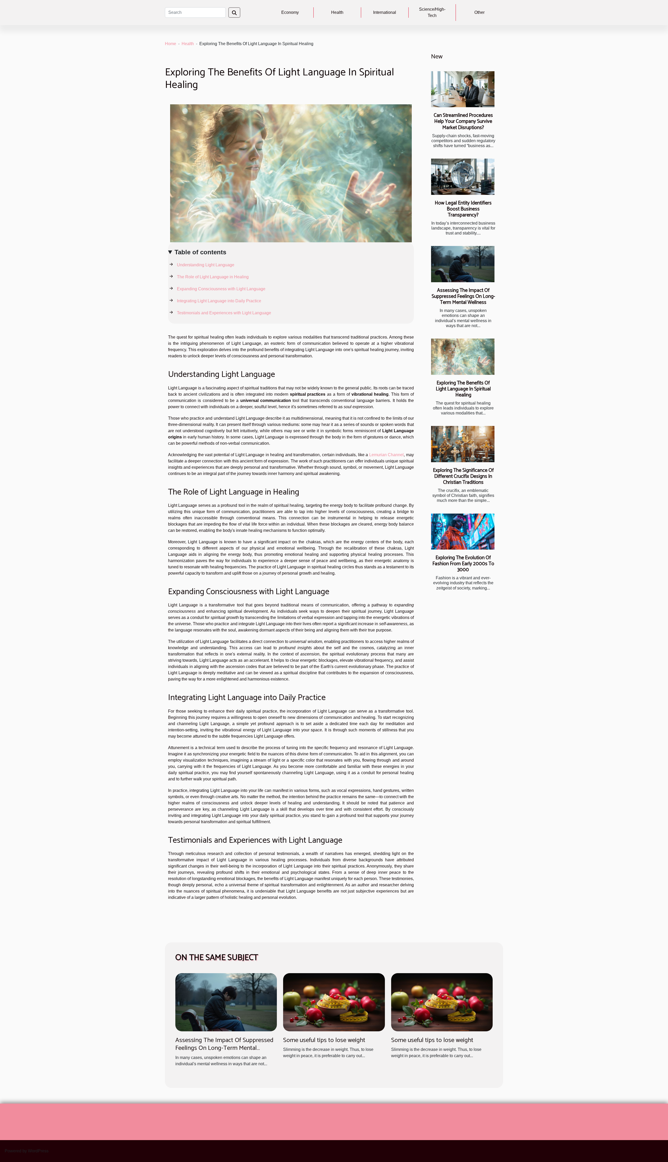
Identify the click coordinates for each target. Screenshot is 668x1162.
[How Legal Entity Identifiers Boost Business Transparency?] (462, 177)
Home (170, 43)
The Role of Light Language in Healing (213, 277)
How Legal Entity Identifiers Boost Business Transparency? (463, 209)
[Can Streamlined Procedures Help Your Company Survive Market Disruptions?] (462, 89)
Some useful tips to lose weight (324, 1040)
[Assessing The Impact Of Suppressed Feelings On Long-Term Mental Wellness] (462, 264)
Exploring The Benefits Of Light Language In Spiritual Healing (463, 389)
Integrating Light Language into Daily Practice (219, 301)
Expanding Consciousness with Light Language (221, 289)
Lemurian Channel (386, 455)
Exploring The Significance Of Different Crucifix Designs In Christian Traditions (463, 476)
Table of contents (200, 252)
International (384, 12)
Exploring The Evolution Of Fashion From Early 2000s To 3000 (463, 564)
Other (479, 12)
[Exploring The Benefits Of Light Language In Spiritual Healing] (462, 357)
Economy (290, 12)
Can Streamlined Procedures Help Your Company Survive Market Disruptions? (463, 121)
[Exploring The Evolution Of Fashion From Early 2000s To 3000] (462, 532)
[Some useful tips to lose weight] (334, 1002)
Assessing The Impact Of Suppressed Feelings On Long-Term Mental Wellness (463, 296)
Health (337, 12)
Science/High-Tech (432, 12)
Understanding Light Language (205, 265)
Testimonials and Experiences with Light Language (224, 313)
